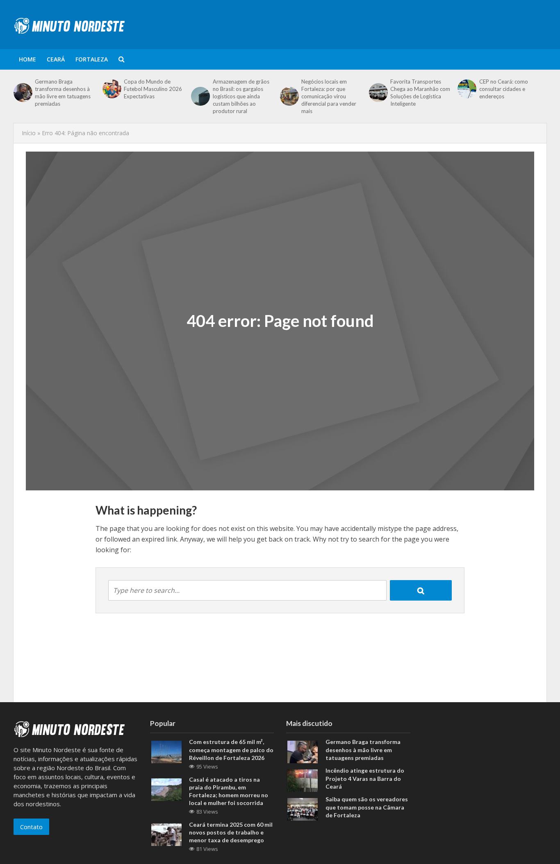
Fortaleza (91, 59)
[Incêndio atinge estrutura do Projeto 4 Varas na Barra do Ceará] (302, 780)
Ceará (56, 59)
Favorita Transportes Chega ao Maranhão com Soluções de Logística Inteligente (420, 92)
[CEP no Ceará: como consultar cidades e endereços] (466, 88)
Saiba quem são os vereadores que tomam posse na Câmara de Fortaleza (367, 807)
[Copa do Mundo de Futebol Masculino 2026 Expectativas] (111, 88)
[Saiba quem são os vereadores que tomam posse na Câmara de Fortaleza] (302, 809)
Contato (31, 827)
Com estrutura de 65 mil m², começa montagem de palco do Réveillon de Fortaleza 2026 (231, 749)
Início (29, 133)
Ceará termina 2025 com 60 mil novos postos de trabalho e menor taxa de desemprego (231, 832)
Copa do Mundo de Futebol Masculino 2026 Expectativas (153, 89)
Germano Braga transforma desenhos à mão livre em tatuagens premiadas (63, 92)
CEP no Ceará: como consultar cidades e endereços (503, 89)
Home (27, 59)
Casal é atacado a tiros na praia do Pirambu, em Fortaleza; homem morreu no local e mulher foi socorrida (228, 791)
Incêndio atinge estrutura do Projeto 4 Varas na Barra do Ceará (365, 778)
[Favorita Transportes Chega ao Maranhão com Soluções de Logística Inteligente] (377, 92)
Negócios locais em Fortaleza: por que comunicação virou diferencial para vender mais (328, 96)
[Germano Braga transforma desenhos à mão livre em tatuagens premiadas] (22, 92)
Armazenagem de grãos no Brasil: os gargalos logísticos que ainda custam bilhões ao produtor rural (241, 96)
